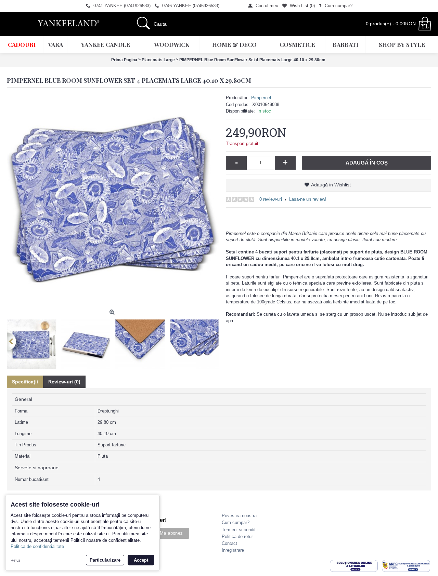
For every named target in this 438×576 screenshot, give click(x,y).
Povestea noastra (239, 515)
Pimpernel (261, 97)
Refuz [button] (16, 560)
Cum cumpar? (235, 522)
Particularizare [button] (105, 560)
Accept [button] (141, 560)
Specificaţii (25, 381)
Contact (229, 543)
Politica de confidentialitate (37, 546)
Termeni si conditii (240, 529)
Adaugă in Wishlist (331, 184)
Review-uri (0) (64, 381)
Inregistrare (233, 550)
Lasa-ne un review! (307, 199)
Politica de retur (237, 536)
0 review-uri (270, 199)
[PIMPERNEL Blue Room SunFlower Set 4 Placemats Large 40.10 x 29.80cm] (113, 200)
